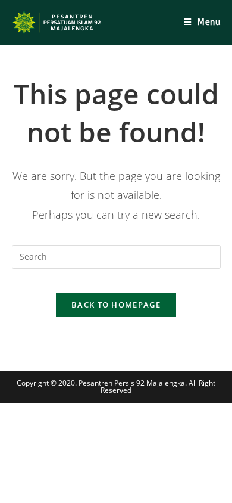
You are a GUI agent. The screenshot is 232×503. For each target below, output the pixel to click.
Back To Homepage (116, 304)
